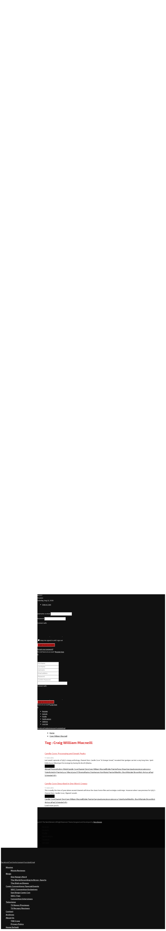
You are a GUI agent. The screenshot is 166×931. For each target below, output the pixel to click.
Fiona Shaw (121, 769)
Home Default (12, 927)
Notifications (46, 719)
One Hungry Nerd (19, 877)
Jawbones (134, 769)
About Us (10, 918)
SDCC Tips (15, 896)
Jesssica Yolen (117, 799)
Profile (44, 716)
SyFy (54, 775)
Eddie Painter (111, 769)
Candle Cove (73, 769)
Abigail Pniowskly (52, 769)
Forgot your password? (45, 649)
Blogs (8, 873)
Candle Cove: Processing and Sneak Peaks (65, 753)
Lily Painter (57, 772)
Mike (116, 772)
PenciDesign (97, 822)
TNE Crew (15, 921)
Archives (10, 914)
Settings (45, 721)
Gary (128, 769)
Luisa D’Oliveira (78, 772)
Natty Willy (50, 758)
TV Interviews (50, 748)
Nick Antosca (144, 772)
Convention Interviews (22, 899)
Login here (53, 705)
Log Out (45, 724)
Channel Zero (83, 769)
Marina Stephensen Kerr (94, 772)
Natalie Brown (133, 772)
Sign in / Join (46, 604)
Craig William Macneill (97, 769)
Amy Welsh (63, 769)
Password (40, 618)
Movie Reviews (18, 870)
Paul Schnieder (57, 802)
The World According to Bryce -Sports (28, 880)
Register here (59, 652)
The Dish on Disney (20, 883)
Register (45, 711)
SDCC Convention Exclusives (24, 889)
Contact (9, 911)
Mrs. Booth (122, 772)
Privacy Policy (17, 924)
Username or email (43, 614)
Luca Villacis (67, 772)
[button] (43, 636)
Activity (44, 714)
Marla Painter (109, 772)
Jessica (141, 769)
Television (11, 902)
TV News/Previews (20, 905)
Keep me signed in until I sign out (51, 640)
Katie (51, 772)
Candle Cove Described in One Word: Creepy (66, 783)
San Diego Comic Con (20, 892)
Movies (9, 867)
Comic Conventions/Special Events (22, 886)
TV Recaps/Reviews (20, 908)
